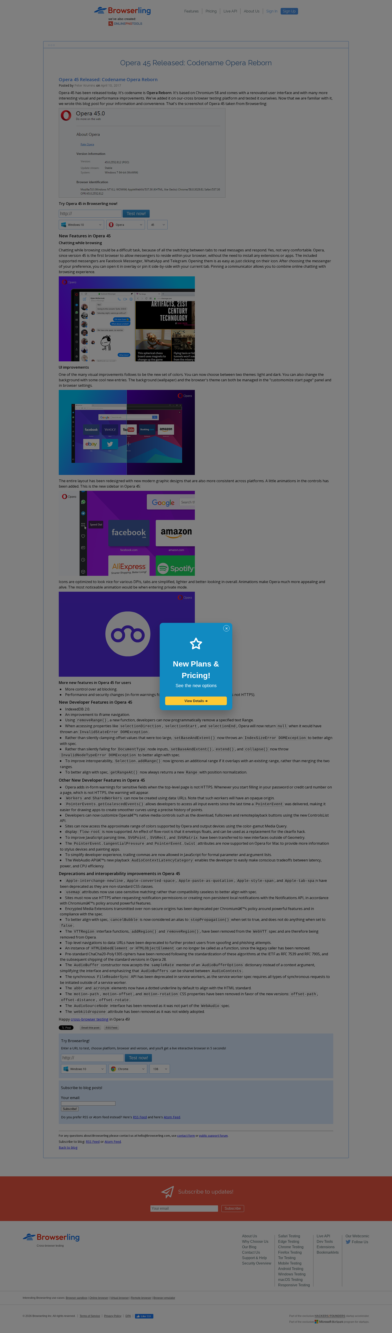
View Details (196, 701)
